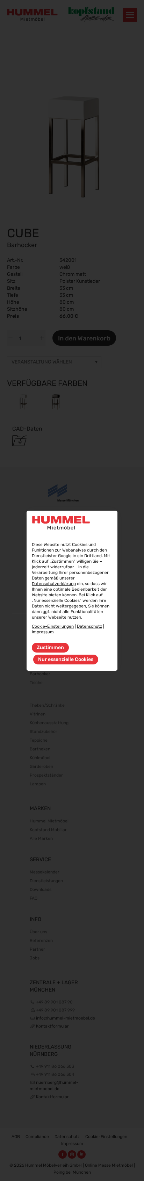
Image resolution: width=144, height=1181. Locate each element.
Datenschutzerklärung (54, 583)
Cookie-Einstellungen (53, 626)
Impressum (43, 631)
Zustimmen (50, 647)
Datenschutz (89, 626)
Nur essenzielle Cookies (65, 659)
